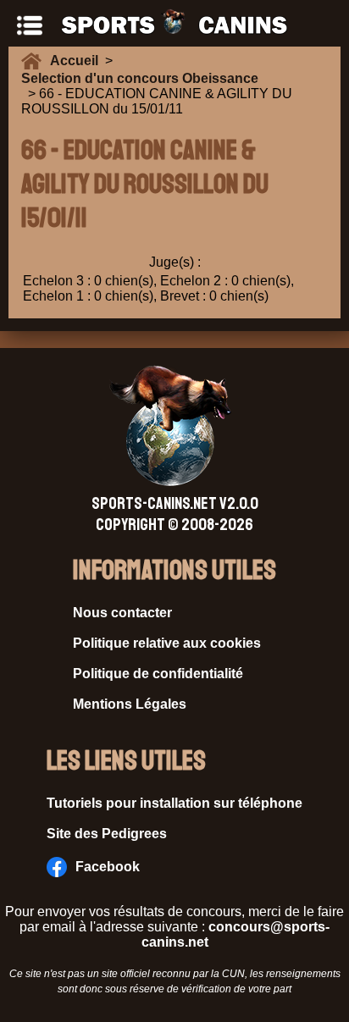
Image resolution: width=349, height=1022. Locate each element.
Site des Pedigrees (107, 833)
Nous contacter (122, 612)
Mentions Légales (129, 704)
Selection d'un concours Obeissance (139, 78)
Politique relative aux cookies (167, 643)
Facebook (107, 866)
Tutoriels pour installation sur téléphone (174, 803)
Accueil (77, 60)
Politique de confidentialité (158, 673)
